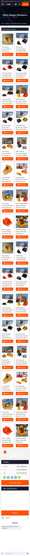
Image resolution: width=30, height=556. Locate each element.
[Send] (27, 553)
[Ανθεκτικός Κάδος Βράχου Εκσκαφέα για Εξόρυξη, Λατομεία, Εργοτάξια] (22, 221)
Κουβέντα (25, 4)
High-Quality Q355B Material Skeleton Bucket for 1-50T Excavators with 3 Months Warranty (21, 207)
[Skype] (8, 477)
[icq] (19, 477)
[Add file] (2, 553)
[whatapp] (12, 477)
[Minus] (28, 518)
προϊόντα (7, 23)
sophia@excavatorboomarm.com (11, 1)
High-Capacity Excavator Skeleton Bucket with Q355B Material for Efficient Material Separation (21, 155)
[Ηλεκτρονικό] (15, 477)
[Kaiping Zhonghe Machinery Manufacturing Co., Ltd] (8, 4)
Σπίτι (2, 23)
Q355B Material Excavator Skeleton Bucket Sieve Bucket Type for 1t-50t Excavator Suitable (22, 103)
